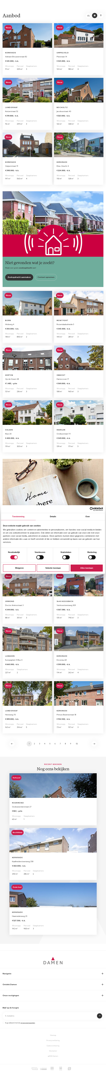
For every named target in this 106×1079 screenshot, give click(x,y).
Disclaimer (53, 1051)
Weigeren (19, 568)
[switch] (40, 557)
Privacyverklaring (53, 1040)
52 (77, 743)
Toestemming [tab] (18, 516)
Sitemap (53, 1035)
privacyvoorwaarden (28, 1023)
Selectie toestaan (53, 568)
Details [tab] (53, 516)
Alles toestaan (86, 568)
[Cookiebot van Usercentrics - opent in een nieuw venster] (91, 509)
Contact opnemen (46, 277)
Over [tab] (87, 516)
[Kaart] (100, 15)
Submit (99, 1015)
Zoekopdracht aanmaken (19, 277)
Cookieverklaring (53, 1046)
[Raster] (94, 15)
